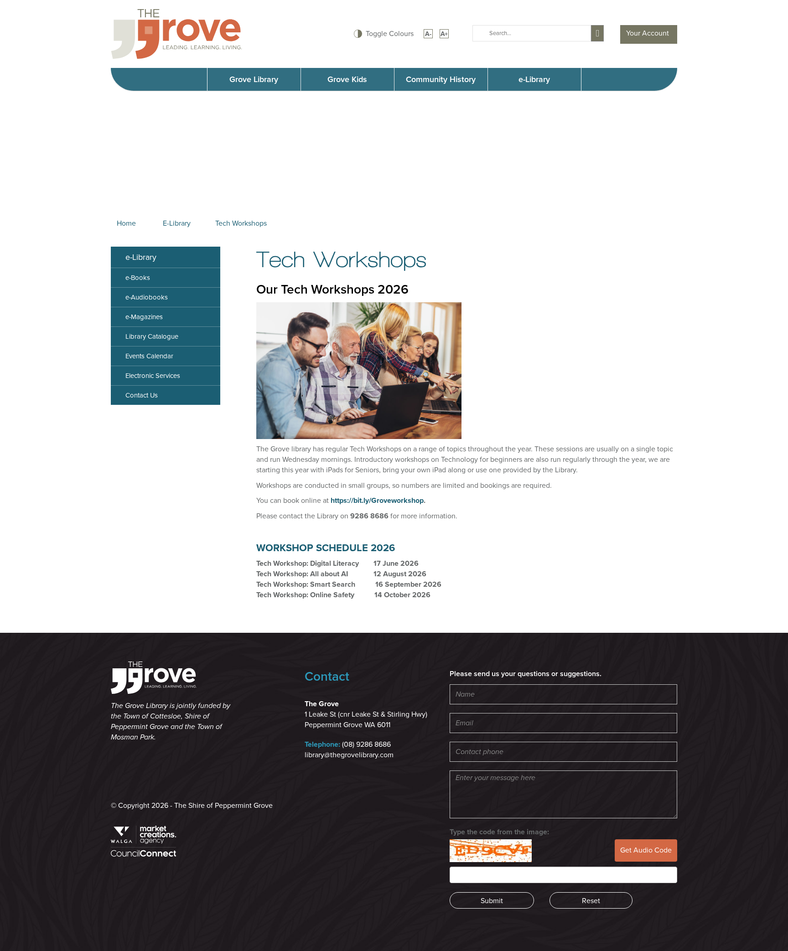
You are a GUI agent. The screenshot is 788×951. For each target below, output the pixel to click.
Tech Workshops (241, 223)
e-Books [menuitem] (137, 278)
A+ (444, 34)
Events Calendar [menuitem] (149, 356)
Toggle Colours (390, 33)
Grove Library (253, 79)
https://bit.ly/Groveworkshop (377, 500)
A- (428, 34)
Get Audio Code (646, 850)
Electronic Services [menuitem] (152, 376)
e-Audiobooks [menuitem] (146, 297)
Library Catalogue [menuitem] (151, 336)
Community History (441, 79)
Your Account (647, 33)
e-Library (534, 79)
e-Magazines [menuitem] (144, 317)
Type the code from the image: (499, 832)
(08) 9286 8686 (366, 744)
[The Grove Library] (176, 33)
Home (126, 223)
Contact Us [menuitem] (141, 395)
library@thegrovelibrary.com (349, 755)
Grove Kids (347, 79)
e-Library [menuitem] (140, 257)
